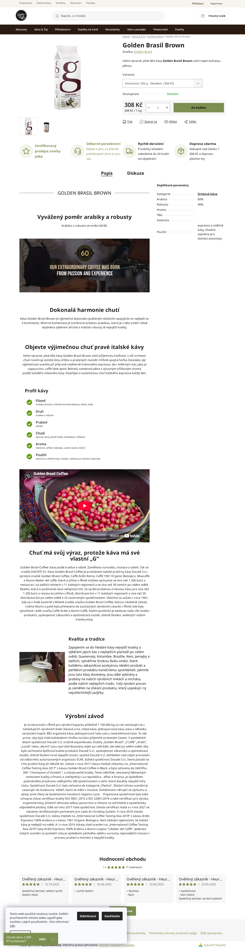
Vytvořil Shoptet (215, 945)
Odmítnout (88, 916)
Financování (25, 3)
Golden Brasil (143, 52)
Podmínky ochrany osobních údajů (173, 933)
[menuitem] (21, 29)
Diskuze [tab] (135, 173)
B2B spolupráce (211, 933)
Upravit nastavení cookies (116, 945)
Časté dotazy (44, 3)
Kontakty (60, 3)
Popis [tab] (107, 173)
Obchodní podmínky (132, 933)
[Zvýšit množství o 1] (167, 107)
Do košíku (198, 108)
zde (12, 926)
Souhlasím (112, 916)
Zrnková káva (207, 194)
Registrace (216, 3)
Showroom (75, 3)
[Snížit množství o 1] (149, 107)
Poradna (90, 3)
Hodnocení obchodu (122, 859)
